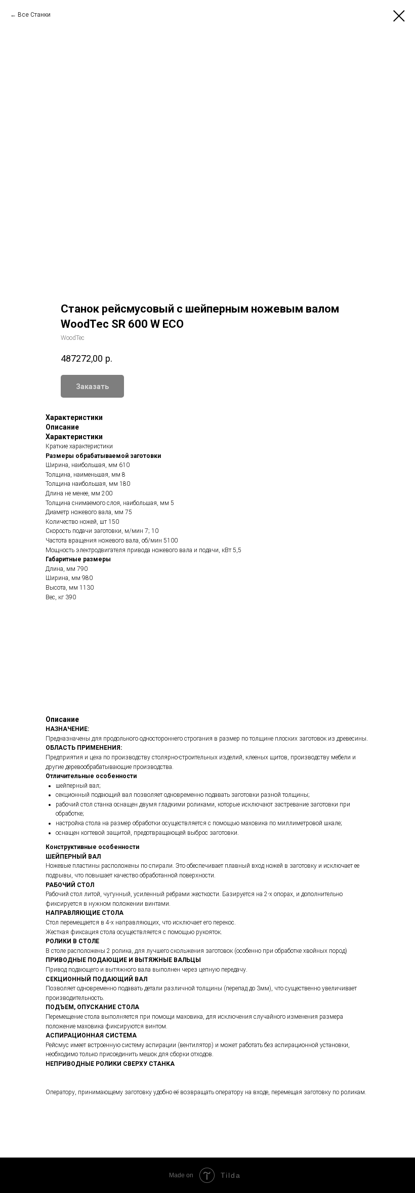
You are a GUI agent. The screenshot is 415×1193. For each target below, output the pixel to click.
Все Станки (34, 14)
